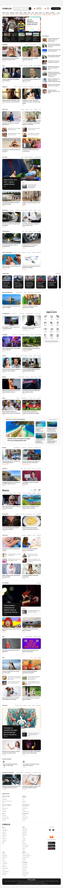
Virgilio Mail (4, 828)
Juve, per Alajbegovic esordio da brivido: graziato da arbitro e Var (32, 23)
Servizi (3, 813)
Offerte (26, 44)
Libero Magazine (25, 846)
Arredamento (30, 292)
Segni (33, 705)
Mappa (34, 493)
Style (31, 109)
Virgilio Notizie (24, 828)
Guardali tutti (58, 273)
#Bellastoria (24, 82)
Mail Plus (7, 14)
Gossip (40, 12)
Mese (30, 705)
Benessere (24, 535)
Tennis (3, 414)
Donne (17, 12)
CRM (40, 772)
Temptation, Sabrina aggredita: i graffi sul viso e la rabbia (54, 91)
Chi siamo (20, 882)
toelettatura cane (5, 816)
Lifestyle (30, 65)
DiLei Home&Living (7, 292)
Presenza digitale (19, 772)
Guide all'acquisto (33, 44)
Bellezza (4, 61)
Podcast (39, 657)
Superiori (39, 355)
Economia (12, 12)
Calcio (28, 26)
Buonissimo (5, 514)
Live (34, 398)
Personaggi (30, 86)
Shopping (3, 853)
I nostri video (5, 273)
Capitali (31, 334)
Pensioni (35, 210)
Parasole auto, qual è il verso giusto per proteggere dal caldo (6, 285)
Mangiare (24, 796)
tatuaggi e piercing (25, 811)
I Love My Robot (37, 313)
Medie (34, 355)
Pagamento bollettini (46, 14)
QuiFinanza (5, 210)
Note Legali (24, 882)
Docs (31, 14)
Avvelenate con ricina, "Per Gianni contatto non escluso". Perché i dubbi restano (31, 102)
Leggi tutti (39, 582)
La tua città (24, 868)
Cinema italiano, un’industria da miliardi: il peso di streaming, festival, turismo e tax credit (11, 609)
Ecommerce (35, 772)
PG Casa (3, 869)
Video (36, 12)
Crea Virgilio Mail (55, 8)
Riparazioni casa (37, 447)
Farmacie (19, 493)
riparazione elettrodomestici (7, 801)
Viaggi (25, 12)
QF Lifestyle (5, 583)
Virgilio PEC (4, 832)
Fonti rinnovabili (38, 157)
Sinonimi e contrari (23, 355)
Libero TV (24, 848)
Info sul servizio (16, 10)
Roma (5, 490)
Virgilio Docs (4, 835)
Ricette (47, 12)
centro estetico (25, 808)
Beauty (22, 109)
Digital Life (24, 252)
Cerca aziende (24, 864)
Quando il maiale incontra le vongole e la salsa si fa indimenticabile (54, 40)
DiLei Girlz (5, 109)
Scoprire (23, 578)
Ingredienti (39, 514)
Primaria (30, 355)
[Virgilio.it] (6, 8)
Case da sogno (19, 292)
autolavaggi (4, 811)
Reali (3, 82)
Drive (17, 14)
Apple (19, 252)
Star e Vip (25, 65)
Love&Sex (36, 109)
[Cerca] (30, 8)
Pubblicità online (28, 772)
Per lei (39, 44)
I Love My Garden (29, 313)
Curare (3, 578)
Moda (23, 61)
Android (15, 252)
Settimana (25, 705)
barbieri (23, 809)
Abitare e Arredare (6, 796)
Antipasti (17, 514)
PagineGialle (4, 866)
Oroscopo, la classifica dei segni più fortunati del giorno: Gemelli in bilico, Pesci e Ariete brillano (11, 731)
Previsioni (39, 493)
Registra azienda (5, 868)
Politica (31, 376)
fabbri (3, 802)
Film (35, 86)
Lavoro (39, 210)
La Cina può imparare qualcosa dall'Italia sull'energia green (32, 186)
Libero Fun (24, 860)
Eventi (14, 493)
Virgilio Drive (4, 833)
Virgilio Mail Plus (5, 830)
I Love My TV (14, 313)
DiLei (3, 65)
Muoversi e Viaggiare (6, 804)
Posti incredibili (38, 334)
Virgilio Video (24, 833)
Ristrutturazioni (38, 292)
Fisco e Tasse (24, 210)
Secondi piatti (29, 514)
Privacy (28, 882)
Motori (29, 12)
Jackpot (53, 14)
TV (43, 12)
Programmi (25, 86)
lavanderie (4, 815)
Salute (34, 535)
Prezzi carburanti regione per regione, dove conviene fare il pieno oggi (54, 45)
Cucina (23, 530)
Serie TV (39, 86)
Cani (32, 657)
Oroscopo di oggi (18, 705)
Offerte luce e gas (37, 14)
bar (22, 799)
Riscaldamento (17, 447)
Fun (57, 14)
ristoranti (24, 801)
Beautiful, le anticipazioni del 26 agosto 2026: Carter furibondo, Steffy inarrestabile (54, 80)
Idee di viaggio (22, 334)
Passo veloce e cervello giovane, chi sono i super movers (33, 555)
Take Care (5, 535)
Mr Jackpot (24, 858)
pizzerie (23, 802)
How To (29, 252)
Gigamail (3, 836)
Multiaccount (4, 838)
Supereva (4, 468)
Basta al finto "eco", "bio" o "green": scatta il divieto (11, 182)
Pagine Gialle (5, 793)
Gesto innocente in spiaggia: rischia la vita (52, 284)
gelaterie (23, 797)
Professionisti (25, 813)
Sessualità (39, 535)
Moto (26, 231)
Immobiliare (18, 210)
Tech (33, 12)
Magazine (4, 86)
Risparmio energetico (26, 464)
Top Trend (4, 789)
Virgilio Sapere (4, 855)
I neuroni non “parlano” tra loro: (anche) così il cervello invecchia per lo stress (34, 560)
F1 (28, 398)
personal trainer (25, 818)
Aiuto (3, 843)
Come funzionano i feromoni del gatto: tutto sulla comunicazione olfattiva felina (14, 678)
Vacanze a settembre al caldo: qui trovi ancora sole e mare (52, 429)
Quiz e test (38, 468)
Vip (22, 152)
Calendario (4, 840)
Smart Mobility (4, 863)
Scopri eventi (24, 865)
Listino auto (4, 861)
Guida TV (15, 86)
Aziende (24, 493)
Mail (3, 14)
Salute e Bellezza (25, 804)
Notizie (3, 12)
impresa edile (4, 799)
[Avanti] (60, 281)
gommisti (3, 809)
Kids (3, 636)
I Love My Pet (21, 313)
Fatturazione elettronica (24, 14)
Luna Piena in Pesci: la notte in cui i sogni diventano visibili (33, 734)
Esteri (36, 376)
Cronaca (27, 376)
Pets (3, 657)
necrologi (4, 820)
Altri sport (39, 398)
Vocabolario (24, 870)
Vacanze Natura (25, 351)
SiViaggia (4, 334)
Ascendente (38, 705)
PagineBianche (4, 873)
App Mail (3, 841)
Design (25, 292)
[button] (38, 29)
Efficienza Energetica (29, 157)
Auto (23, 231)
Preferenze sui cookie (38, 882)
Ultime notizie (21, 376)
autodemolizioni (5, 808)
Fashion (27, 109)
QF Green (4, 157)
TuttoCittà (4, 874)
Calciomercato (23, 398)
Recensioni (39, 252)
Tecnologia (24, 269)
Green (5, 186)
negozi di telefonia (5, 818)
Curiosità (39, 231)
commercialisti (24, 816)
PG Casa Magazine (5, 871)
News (20, 86)
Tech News (4, 269)
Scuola (4, 355)
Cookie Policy (32, 882)
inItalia (23, 841)
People (20, 65)
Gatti (35, 657)
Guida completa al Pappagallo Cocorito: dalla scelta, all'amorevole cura (34, 678)
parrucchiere (24, 806)
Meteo (21, 12)
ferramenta (4, 797)
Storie (40, 376)
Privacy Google (28, 10)
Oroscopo (52, 12)
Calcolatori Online (25, 873)
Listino (34, 231)
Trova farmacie (24, 867)
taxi (3, 806)
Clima (22, 157)
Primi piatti (22, 514)
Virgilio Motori (6, 231)
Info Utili (30, 210)
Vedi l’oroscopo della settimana (51, 341)
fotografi (23, 820)
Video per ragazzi (37, 636)
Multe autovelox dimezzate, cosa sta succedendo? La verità (53, 68)
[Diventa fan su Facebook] (50, 830)
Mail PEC (12, 14)
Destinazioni (14, 334)
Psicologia (29, 535)
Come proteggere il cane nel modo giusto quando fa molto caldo (34, 683)
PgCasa (4, 447)
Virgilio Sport (24, 830)
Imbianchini (24, 447)
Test (40, 109)
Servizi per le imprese (8, 772)
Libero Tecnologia (7, 252)
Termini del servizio (22, 10)
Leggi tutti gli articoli (53, 419)
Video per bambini (28, 636)
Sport (7, 12)
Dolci (34, 514)
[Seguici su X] (53, 830)
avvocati (23, 815)
